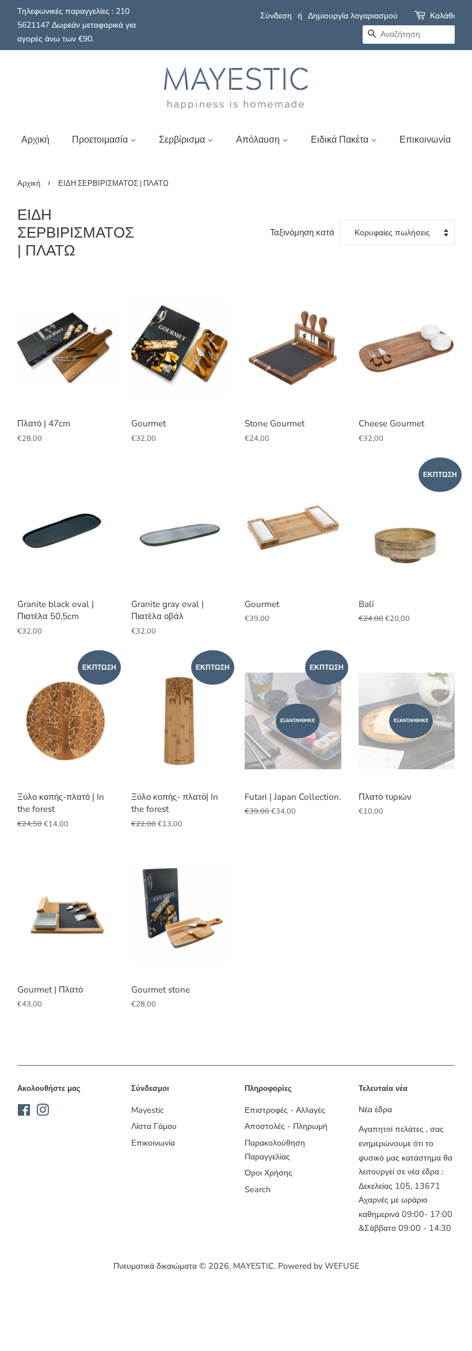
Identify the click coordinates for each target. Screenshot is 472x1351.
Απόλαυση (259, 139)
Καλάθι (442, 15)
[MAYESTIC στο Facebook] (24, 1112)
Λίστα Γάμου (154, 1126)
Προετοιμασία (101, 139)
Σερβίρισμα (183, 139)
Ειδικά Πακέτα (341, 139)
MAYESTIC (253, 1266)
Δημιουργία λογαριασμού (353, 15)
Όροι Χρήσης (268, 1172)
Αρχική (35, 139)
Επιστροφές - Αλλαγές (285, 1110)
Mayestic (147, 1110)
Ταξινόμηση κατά (302, 232)
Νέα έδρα (375, 1109)
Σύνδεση (276, 15)
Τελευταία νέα (383, 1088)
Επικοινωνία (425, 139)
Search (258, 1189)
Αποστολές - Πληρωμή (286, 1126)
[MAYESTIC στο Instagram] (42, 1112)
